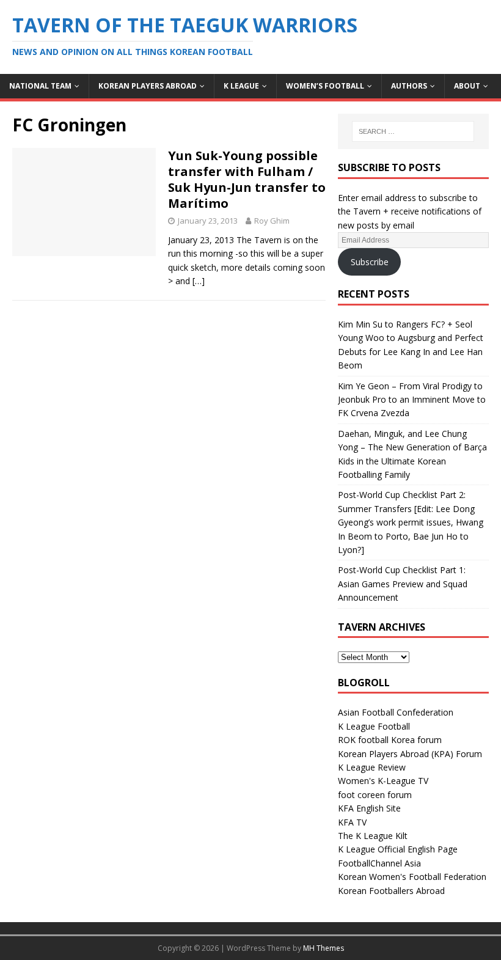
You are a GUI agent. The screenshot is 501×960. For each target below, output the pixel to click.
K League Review (372, 767)
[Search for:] (413, 131)
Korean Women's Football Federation (412, 876)
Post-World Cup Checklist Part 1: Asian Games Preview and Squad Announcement (402, 583)
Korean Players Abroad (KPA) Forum (410, 754)
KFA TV (352, 822)
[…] (198, 281)
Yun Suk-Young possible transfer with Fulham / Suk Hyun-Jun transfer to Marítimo (247, 179)
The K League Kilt (373, 835)
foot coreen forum (375, 795)
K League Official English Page (398, 849)
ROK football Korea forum (390, 740)
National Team (40, 86)
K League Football (374, 726)
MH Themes (323, 948)
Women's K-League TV (383, 780)
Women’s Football (325, 86)
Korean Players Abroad (147, 86)
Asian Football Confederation (395, 712)
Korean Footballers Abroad (391, 890)
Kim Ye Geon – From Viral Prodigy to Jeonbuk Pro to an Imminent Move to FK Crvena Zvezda (412, 399)
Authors (409, 86)
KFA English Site (369, 808)
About (467, 86)
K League (241, 86)
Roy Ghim (272, 220)
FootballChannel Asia (379, 863)
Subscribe (370, 262)
